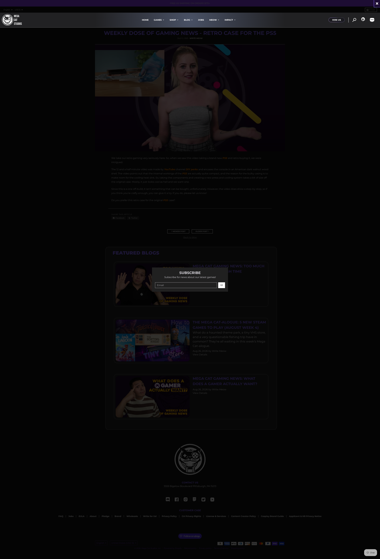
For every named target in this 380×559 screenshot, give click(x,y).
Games (158, 20)
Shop (173, 20)
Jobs (201, 20)
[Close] (377, 3)
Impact (229, 20)
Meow (213, 20)
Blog (187, 20)
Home (145, 20)
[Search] (354, 20)
